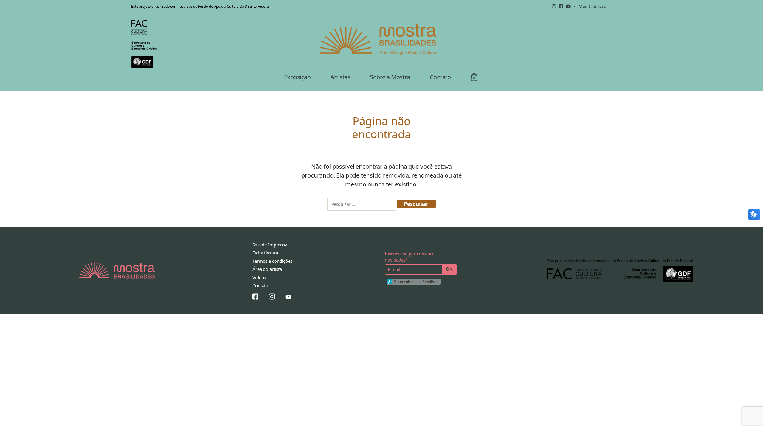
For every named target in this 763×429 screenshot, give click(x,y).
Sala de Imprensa (269, 245)
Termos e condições (272, 261)
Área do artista (267, 269)
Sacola (473, 77)
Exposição (297, 77)
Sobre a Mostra (390, 77)
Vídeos (259, 277)
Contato (440, 77)
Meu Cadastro (593, 6)
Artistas (340, 77)
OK (449, 268)
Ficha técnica (265, 253)
